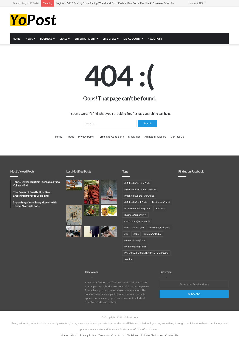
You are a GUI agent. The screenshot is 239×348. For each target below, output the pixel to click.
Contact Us (177, 136)
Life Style (109, 38)
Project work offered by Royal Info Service (146, 253)
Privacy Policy (86, 136)
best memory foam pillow (137, 208)
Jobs (136, 233)
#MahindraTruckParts (135, 202)
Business (46, 38)
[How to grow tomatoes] (92, 210)
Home (16, 38)
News (29, 38)
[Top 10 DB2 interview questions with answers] (74, 231)
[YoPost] (44, 20)
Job (126, 233)
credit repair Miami (134, 227)
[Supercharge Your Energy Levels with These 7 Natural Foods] (92, 192)
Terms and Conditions (111, 136)
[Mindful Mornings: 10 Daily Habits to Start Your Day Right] (74, 185)
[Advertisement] (157, 18)
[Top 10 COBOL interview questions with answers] (92, 231)
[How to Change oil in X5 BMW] (109, 210)
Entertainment (85, 38)
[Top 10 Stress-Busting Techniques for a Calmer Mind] (74, 215)
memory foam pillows (135, 246)
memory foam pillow (134, 240)
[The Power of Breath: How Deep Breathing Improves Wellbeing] (109, 192)
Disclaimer (134, 136)
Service (128, 259)
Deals (63, 38)
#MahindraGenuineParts (137, 183)
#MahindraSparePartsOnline (139, 195)
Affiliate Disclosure (155, 136)
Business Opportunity (135, 214)
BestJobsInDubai (161, 202)
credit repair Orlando (159, 227)
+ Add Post (155, 38)
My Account (132, 38)
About (70, 136)
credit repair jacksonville (137, 221)
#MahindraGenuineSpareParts (140, 189)
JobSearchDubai (152, 233)
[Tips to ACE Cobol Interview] (109, 231)
